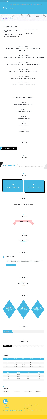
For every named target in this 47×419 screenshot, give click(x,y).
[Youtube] (7, 1)
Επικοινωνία (39, 4)
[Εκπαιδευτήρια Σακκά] (6, 8)
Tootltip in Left (38, 391)
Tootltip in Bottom (28, 391)
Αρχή (11, 4)
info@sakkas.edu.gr (8, 408)
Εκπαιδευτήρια (16, 4)
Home (3, 18)
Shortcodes (6, 18)
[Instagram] (5, 1)
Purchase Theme (11, 265)
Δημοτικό (34, 4)
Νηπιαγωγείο (29, 4)
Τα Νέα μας (12, 8)
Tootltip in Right (16, 391)
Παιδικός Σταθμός (22, 4)
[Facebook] (3, 1)
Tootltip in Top (6, 391)
